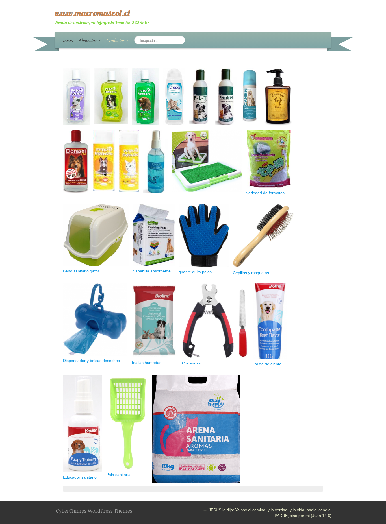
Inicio (68, 40)
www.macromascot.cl (92, 12)
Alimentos (88, 40)
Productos (116, 40)
